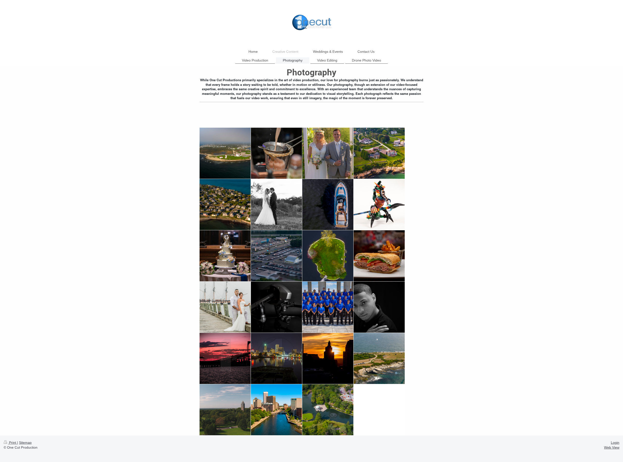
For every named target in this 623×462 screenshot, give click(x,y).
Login (615, 442)
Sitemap (25, 442)
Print (12, 442)
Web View (611, 447)
